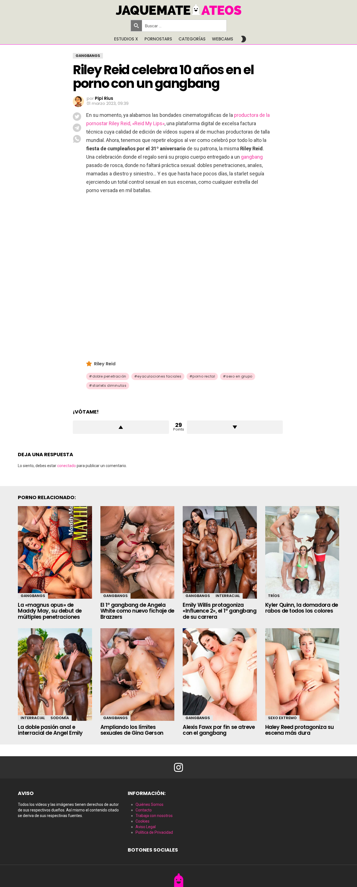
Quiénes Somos (149, 804)
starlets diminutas (109, 385)
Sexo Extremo (282, 718)
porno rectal (203, 376)
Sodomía (59, 718)
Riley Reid (104, 364)
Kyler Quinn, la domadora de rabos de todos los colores (301, 608)
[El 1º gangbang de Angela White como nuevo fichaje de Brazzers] (137, 552)
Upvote (121, 427)
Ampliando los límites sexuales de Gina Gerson (131, 730)
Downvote (235, 427)
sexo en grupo (239, 376)
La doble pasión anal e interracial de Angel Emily (50, 730)
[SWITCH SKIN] (243, 39)
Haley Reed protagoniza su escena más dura (299, 730)
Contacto (144, 810)
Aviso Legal (146, 827)
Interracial (228, 595)
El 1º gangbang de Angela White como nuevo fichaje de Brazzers (137, 611)
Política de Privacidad (154, 832)
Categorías (192, 39)
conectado (66, 465)
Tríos (274, 595)
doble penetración (109, 376)
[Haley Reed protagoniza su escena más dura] (302, 674)
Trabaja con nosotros (154, 815)
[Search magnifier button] (136, 25)
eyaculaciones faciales (159, 376)
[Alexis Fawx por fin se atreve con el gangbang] (220, 674)
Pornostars (158, 39)
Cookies (142, 821)
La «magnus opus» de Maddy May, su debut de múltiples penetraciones (50, 611)
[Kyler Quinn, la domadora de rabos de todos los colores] (302, 552)
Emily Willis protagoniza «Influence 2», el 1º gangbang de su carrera (219, 611)
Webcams (222, 39)
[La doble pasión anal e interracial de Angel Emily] (55, 674)
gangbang (252, 157)
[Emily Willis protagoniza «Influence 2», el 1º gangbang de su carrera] (220, 552)
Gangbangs (33, 595)
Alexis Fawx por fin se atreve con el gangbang (219, 730)
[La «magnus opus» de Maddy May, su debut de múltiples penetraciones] (55, 552)
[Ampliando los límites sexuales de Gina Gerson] (137, 674)
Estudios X (126, 39)
